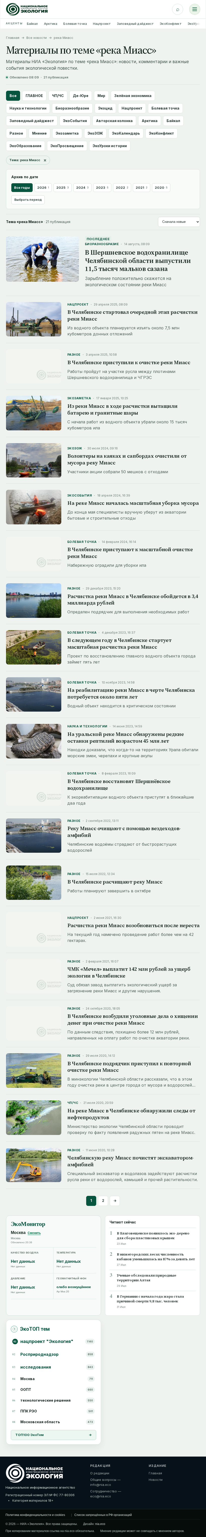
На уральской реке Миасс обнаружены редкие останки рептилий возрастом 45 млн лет (125, 737)
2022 (122, 187)
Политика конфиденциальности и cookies (35, 1515)
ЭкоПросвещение (67, 146)
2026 (43, 187)
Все (13, 95)
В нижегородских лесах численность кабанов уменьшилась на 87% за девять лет (156, 1257)
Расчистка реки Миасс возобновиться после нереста (133, 925)
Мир (101, 95)
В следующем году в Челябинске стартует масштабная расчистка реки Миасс (119, 643)
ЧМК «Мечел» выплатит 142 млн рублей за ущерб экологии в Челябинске (128, 972)
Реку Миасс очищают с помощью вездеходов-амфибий (124, 832)
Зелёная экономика (132, 95)
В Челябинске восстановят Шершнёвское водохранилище (118, 785)
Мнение (39, 133)
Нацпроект (102, 24)
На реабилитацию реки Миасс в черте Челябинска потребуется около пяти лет (131, 693)
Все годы (22, 187)
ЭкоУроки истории (110, 146)
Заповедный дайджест (135, 24)
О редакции (99, 1473)
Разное (16, 133)
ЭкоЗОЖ (95, 133)
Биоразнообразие (72, 108)
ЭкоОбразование (25, 146)
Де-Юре (80, 95)
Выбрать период (28, 200)
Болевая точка (75, 24)
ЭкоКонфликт (170, 24)
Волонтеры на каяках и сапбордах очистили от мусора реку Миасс (127, 459)
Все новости (36, 38)
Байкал (32, 24)
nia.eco (100, 1524)
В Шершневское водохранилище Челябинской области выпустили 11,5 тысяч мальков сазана (138, 260)
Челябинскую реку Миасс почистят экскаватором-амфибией (130, 1161)
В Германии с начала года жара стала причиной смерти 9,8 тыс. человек (150, 1299)
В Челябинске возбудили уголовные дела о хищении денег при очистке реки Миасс (132, 1019)
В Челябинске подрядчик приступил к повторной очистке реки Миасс (129, 1067)
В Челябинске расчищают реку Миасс (115, 881)
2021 (141, 187)
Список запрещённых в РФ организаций (103, 1515)
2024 (82, 187)
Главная (12, 38)
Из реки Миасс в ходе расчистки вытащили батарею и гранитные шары (122, 409)
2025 (62, 187)
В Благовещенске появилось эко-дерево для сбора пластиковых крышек (153, 1235)
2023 (102, 187)
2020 (161, 187)
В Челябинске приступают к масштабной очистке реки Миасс (130, 553)
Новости (156, 1480)
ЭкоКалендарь (126, 133)
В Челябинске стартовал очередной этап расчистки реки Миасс (132, 315)
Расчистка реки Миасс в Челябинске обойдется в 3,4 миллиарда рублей (132, 600)
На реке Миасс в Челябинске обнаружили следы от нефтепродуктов (131, 1114)
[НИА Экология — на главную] (27, 9)
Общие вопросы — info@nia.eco (105, 1482)
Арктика (51, 24)
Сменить (34, 1233)
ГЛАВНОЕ (34, 95)
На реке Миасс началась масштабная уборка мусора (133, 503)
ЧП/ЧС (58, 95)
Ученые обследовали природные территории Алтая (146, 1278)
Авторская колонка (114, 121)
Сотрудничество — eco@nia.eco (105, 1493)
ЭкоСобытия (75, 121)
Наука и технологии (28, 108)
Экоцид (105, 108)
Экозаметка (67, 133)
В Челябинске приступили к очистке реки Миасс (128, 362)
